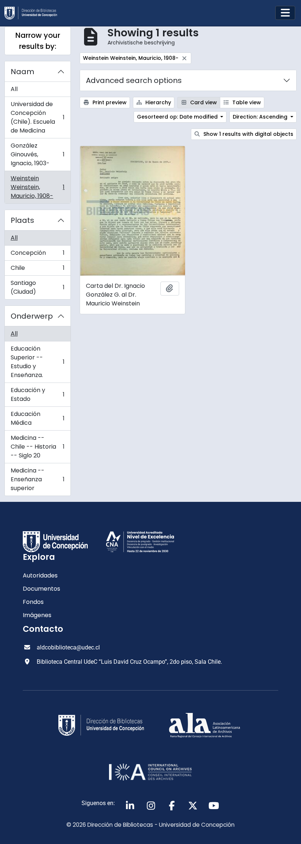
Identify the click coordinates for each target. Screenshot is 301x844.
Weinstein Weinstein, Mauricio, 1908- (37, 187)
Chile (37, 270)
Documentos (41, 588)
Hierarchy (157, 102)
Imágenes (37, 615)
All (14, 89)
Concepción (37, 255)
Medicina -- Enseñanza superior (37, 479)
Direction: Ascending (261, 116)
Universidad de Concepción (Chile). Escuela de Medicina (37, 117)
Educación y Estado (37, 394)
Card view (203, 102)
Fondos (33, 602)
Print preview (109, 102)
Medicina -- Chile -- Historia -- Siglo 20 (37, 447)
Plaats (22, 220)
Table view (246, 102)
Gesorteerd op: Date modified (178, 116)
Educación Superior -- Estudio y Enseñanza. (37, 361)
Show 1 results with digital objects (247, 134)
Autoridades (40, 575)
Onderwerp (32, 316)
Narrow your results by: (37, 40)
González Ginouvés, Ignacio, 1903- (37, 154)
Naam (22, 71)
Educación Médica (37, 418)
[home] (33, 13)
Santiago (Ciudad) (37, 287)
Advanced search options (134, 80)
